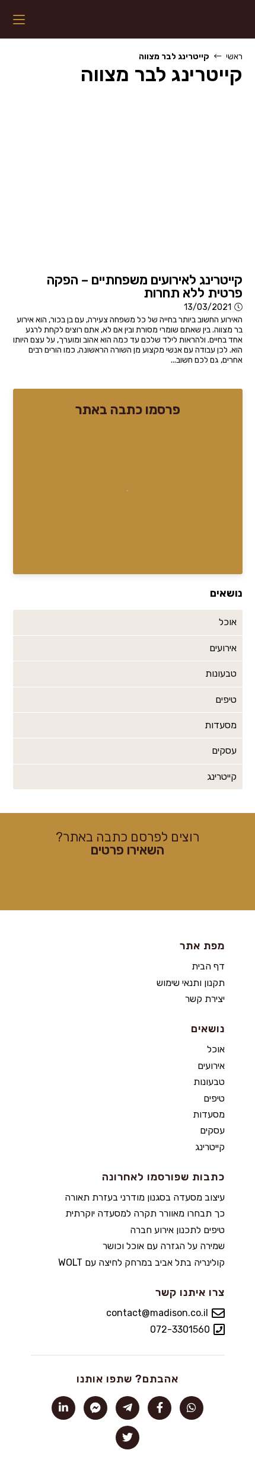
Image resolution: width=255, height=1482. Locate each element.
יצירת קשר (205, 998)
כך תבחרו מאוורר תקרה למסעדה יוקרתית (145, 1213)
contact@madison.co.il (157, 1312)
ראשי (234, 57)
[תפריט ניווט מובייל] (19, 19)
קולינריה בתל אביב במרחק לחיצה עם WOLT (141, 1262)
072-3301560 (180, 1329)
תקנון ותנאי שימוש (191, 982)
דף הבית (208, 966)
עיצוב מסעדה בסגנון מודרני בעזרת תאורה (145, 1197)
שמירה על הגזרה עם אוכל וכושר (164, 1245)
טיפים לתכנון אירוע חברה (177, 1229)
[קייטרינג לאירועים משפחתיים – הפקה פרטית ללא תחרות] (128, 181)
